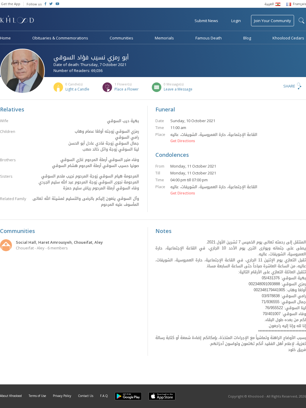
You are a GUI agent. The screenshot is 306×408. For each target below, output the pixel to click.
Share (289, 86)
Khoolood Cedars (288, 38)
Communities (121, 38)
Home (5, 38)
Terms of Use (37, 396)
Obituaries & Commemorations (60, 38)
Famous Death (208, 38)
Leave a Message (178, 89)
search (302, 21)
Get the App (10, 3)
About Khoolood (11, 396)
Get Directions (182, 141)
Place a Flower (126, 89)
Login (236, 20)
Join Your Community (272, 20)
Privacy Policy (62, 396)
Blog (247, 38)
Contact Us (85, 396)
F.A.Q (104, 396)
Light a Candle (77, 89)
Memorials (164, 38)
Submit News (206, 20)
